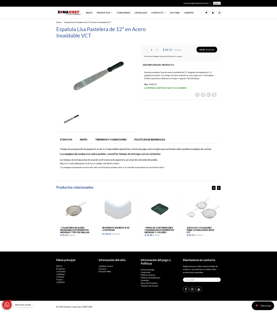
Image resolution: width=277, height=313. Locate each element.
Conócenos (123, 12)
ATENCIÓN (66, 139)
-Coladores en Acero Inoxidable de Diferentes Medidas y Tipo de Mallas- (75, 230)
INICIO (89, 12)
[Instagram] (192, 289)
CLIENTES (188, 12)
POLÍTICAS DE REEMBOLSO (149, 139)
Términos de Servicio (149, 286)
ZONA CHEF (87, 307)
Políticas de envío (148, 275)
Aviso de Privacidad (149, 283)
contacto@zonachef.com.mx (196, 3)
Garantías (145, 280)
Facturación (145, 272)
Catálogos (140, 12)
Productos (103, 12)
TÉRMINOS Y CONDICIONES (111, 139)
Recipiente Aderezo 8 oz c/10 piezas (115, 229)
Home (58, 22)
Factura (175, 12)
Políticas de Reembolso (150, 278)
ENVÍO (83, 139)
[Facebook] (186, 289)
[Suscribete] (217, 280)
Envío (156, 56)
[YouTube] (199, 289)
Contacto (157, 12)
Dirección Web (105, 271)
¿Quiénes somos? (106, 266)
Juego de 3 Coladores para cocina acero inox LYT (200, 230)
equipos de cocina (74, 153)
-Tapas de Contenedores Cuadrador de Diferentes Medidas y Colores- (159, 230)
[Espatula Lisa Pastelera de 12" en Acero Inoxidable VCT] (96, 76)
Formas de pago (147, 269)
